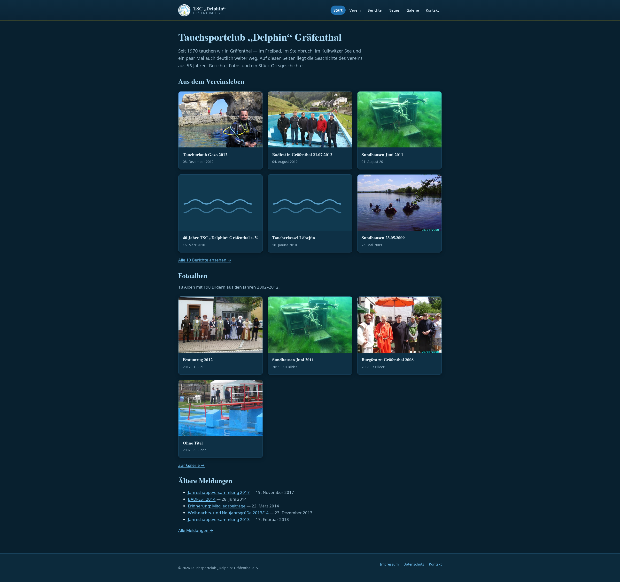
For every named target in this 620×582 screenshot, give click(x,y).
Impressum (389, 564)
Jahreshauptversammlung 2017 (219, 492)
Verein (355, 10)
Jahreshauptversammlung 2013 (219, 519)
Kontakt (432, 10)
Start (338, 10)
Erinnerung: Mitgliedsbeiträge (217, 506)
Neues (394, 10)
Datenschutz (413, 564)
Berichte (374, 10)
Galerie (412, 10)
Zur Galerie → (191, 465)
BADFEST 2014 (202, 499)
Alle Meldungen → (195, 530)
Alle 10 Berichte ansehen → (204, 260)
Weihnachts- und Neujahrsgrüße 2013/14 (228, 512)
